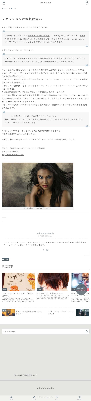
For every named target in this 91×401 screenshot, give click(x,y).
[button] (87, 331)
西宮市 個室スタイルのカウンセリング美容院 (23, 148)
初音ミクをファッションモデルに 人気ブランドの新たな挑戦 (38, 139)
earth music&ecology (39, 36)
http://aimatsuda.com (13, 155)
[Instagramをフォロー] (47, 250)
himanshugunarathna (33, 208)
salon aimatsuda (45, 233)
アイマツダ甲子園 (10, 151)
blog (6, 259)
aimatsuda (45, 3)
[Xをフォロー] (43, 250)
